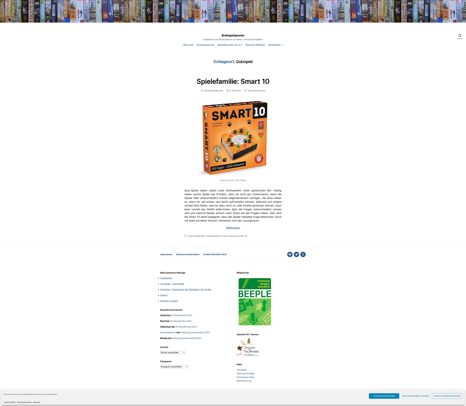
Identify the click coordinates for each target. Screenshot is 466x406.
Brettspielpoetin (215, 90)
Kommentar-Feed (245, 377)
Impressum (36, 402)
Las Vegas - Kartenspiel (172, 283)
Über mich (188, 45)
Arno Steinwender (196, 236)
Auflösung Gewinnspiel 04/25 (195, 332)
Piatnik (225, 236)
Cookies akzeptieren (384, 396)
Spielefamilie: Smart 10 (233, 81)
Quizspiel (233, 236)
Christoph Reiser (213, 236)
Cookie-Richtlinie (10, 402)
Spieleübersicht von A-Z (229, 45)
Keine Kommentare (256, 90)
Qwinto (164, 295)
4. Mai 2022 (235, 90)
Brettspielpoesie (233, 35)
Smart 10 (243, 236)
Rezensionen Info (205, 45)
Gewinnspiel (274, 45)
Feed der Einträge (245, 373)
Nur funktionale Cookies (415, 396)
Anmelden (242, 370)
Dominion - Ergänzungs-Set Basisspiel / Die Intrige (185, 289)
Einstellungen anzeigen (447, 396)
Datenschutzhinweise (24, 402)
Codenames (166, 278)
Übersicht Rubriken (255, 45)
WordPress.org (244, 381)
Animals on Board (169, 301)
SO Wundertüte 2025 (181, 315)
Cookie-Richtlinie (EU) (215, 254)
